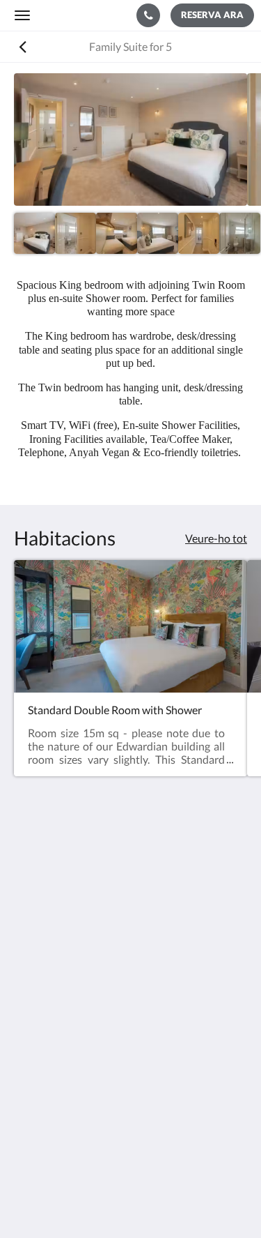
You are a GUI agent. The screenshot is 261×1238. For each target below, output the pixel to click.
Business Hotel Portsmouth (80, 1110)
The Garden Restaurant (70, 1063)
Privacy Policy (47, 1075)
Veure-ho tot (216, 538)
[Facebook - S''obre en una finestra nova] (28, 986)
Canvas (158, 1200)
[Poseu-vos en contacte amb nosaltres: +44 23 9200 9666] (148, 15)
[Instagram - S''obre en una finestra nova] (66, 986)
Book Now (39, 1051)
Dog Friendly (45, 1087)
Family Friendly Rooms (68, 1098)
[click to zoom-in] (130, 139)
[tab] (130, 1028)
